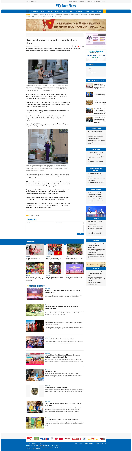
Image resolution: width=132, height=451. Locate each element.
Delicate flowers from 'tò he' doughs (33, 259)
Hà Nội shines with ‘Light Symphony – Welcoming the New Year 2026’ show (96, 157)
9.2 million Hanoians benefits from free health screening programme (95, 153)
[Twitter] (76, 46)
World (92, 11)
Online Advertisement (93, 74)
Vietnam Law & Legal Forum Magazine (77, 1)
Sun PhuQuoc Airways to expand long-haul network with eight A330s (96, 232)
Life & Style (64, 11)
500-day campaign (47, 16)
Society (57, 11)
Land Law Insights (74, 14)
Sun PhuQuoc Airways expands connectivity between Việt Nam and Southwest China (96, 223)
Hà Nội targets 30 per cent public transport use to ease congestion (95, 197)
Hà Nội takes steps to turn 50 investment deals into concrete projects (95, 175)
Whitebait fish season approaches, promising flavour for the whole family (95, 273)
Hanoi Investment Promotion (62, 14)
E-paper (90, 65)
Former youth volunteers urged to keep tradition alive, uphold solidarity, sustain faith (99, 120)
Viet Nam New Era (50, 14)
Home (28, 35)
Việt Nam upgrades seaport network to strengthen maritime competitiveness (96, 245)
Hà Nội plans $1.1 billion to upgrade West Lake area (95, 162)
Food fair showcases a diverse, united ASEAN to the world (53, 259)
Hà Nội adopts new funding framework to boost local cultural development (34, 278)
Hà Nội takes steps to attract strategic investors (96, 183)
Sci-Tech (50, 11)
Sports (71, 11)
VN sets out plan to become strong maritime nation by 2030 (95, 132)
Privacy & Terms (99, 443)
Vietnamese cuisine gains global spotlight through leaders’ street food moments (96, 278)
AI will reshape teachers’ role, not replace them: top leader (100, 102)
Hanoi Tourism (84, 14)
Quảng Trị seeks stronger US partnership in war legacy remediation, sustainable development (99, 111)
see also (31, 242)
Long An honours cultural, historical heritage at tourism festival (61, 307)
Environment (79, 11)
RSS (105, 443)
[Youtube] (78, 46)
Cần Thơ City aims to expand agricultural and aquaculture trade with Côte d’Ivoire (99, 86)
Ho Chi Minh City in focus (94, 14)
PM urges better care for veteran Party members (99, 93)
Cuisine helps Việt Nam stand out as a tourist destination (74, 259)
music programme (35, 215)
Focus (27, 14)
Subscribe (90, 70)
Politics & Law (34, 11)
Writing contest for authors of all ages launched (61, 419)
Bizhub (88, 1)
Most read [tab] (100, 80)
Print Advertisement (92, 72)
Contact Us (103, 1)
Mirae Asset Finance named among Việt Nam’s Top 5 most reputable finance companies (95, 228)
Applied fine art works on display (56, 387)
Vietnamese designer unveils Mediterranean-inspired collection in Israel (63, 324)
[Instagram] (80, 46)
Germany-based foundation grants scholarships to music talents (62, 291)
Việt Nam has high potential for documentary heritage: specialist (64, 404)
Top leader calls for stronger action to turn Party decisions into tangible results (96, 142)
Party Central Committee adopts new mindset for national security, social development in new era (96, 136)
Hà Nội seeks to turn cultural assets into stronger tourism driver (95, 193)
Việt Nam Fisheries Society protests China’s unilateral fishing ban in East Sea (96, 256)
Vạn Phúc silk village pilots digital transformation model (54, 277)
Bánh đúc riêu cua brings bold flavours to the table (94, 283)
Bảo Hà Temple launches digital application (74, 277)
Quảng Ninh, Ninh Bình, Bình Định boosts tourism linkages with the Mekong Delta (62, 356)
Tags (27, 215)
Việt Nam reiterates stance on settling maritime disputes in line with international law (96, 250)
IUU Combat (37, 16)
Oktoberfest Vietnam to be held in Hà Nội (59, 339)
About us (86, 443)
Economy (43, 11)
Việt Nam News (66, 6)
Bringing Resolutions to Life (38, 14)
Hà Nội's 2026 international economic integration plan (96, 179)
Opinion (87, 11)
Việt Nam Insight (29, 16)
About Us (98, 1)
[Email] (83, 46)
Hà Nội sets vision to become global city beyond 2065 (95, 200)
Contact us (92, 443)
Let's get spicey (50, 371)
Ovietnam (93, 1)
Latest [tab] (90, 80)
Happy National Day (58, 16)
